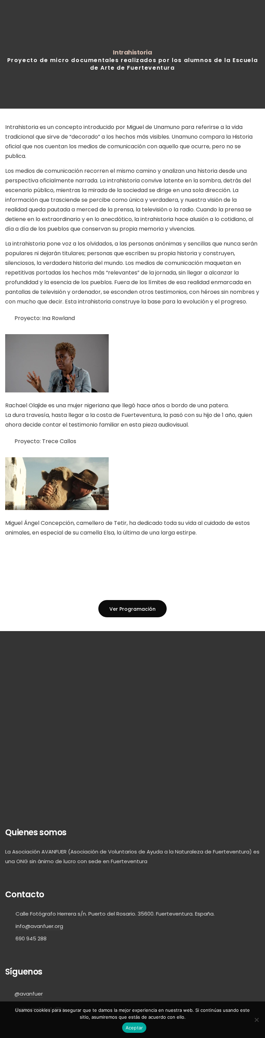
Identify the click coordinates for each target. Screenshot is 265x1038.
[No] (256, 1019)
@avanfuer (28, 993)
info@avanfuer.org (39, 926)
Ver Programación (132, 609)
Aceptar (134, 1027)
